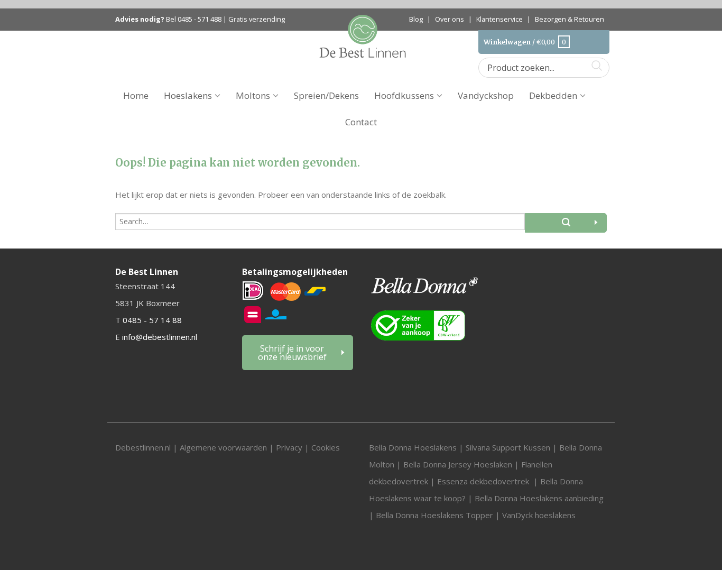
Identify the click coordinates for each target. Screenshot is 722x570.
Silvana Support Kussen (508, 447)
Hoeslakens (188, 95)
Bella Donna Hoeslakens (413, 447)
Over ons (449, 19)
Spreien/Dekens (326, 95)
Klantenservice (499, 19)
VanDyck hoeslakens (539, 515)
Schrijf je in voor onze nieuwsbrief (292, 353)
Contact (361, 122)
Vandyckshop (486, 95)
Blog (416, 19)
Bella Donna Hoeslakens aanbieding (539, 498)
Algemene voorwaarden (224, 447)
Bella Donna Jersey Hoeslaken (457, 464)
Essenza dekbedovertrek (484, 481)
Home (136, 95)
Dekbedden (553, 95)
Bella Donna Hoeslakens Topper (434, 515)
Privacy (289, 447)
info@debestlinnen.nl (159, 337)
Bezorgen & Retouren (569, 19)
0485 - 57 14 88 (152, 320)
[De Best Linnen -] (362, 35)
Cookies (325, 447)
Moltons (253, 95)
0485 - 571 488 (199, 19)
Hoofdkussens (404, 95)
